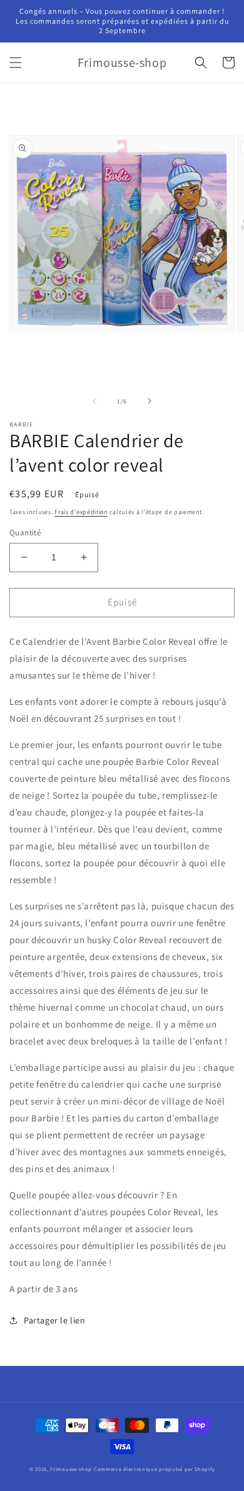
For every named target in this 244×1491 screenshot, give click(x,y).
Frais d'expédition (81, 512)
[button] (15, 62)
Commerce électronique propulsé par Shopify (154, 1468)
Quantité (25, 532)
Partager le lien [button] (55, 1320)
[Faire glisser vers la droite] (149, 401)
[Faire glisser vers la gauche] (94, 401)
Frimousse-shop (71, 1468)
